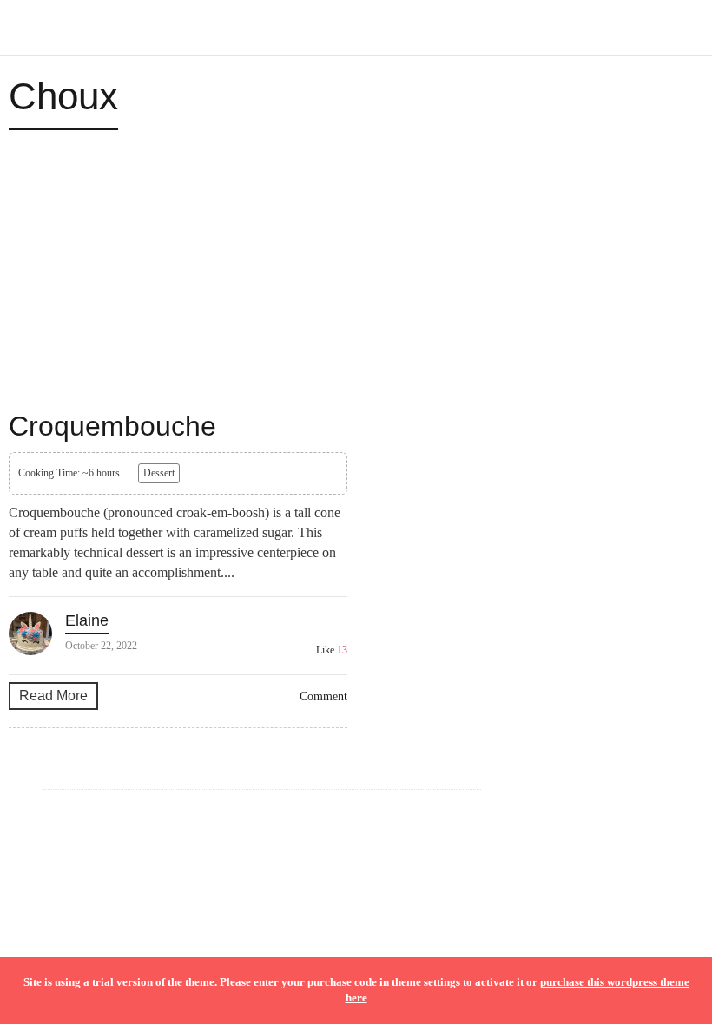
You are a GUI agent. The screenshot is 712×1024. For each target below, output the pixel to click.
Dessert (159, 473)
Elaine (87, 620)
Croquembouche (112, 426)
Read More (53, 695)
